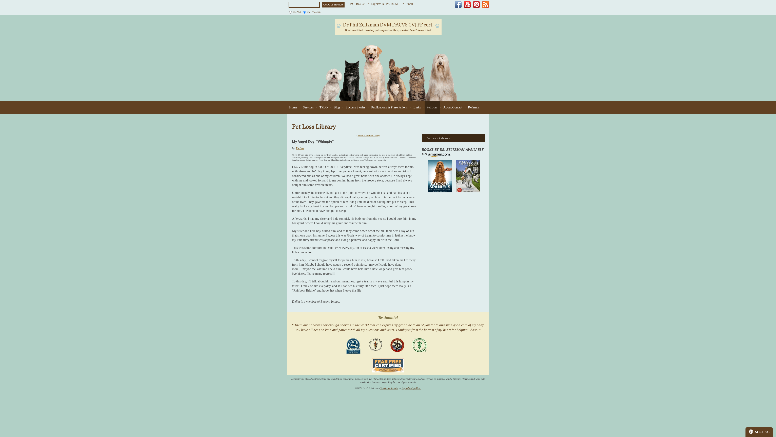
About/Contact (452, 107)
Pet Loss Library (437, 138)
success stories (355, 107)
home (293, 107)
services (308, 107)
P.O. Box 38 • (359, 3)
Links (417, 107)
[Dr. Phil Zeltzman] (388, 26)
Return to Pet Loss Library (369, 136)
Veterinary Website (389, 388)
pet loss (432, 107)
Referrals (474, 107)
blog (337, 107)
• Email (408, 3)
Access (762, 432)
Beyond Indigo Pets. (411, 388)
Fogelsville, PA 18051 (386, 3)
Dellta (300, 148)
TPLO (323, 107)
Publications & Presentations (389, 107)
